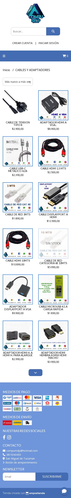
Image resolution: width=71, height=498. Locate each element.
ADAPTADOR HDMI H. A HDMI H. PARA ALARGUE (18, 354)
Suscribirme (52, 477)
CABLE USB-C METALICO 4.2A (17, 169)
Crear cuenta (22, 43)
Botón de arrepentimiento (21, 462)
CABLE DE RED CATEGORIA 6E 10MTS (53, 262)
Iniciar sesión (48, 43)
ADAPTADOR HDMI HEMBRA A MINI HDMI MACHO (53, 355)
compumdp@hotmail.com (22, 450)
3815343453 (13, 454)
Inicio (7, 70)
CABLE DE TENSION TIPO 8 (18, 123)
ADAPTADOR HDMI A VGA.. (53, 123)
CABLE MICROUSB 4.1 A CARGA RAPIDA (53, 308)
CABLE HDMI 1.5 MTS (53, 168)
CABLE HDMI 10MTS (18, 260)
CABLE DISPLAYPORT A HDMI (53, 215)
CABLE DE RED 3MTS (17, 214)
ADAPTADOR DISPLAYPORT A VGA (17, 308)
